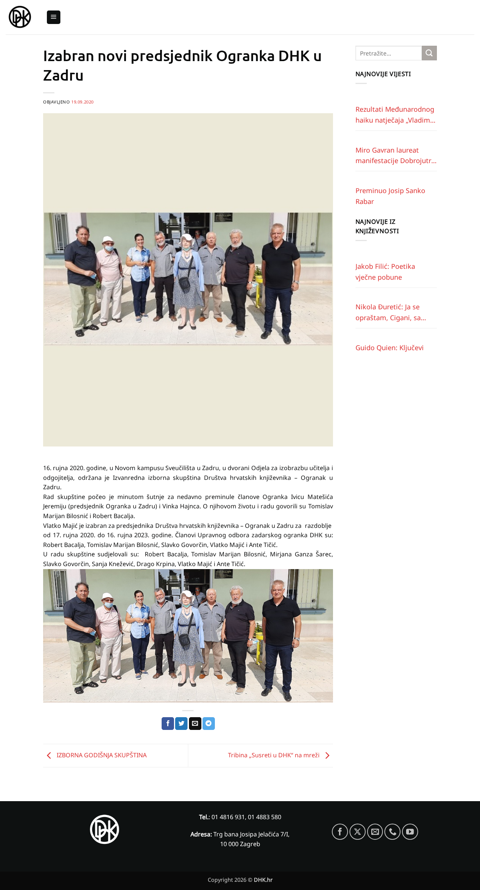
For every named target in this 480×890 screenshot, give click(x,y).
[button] (53, 17)
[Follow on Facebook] (340, 832)
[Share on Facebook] (168, 723)
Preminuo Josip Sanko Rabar (390, 196)
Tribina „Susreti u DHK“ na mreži (274, 755)
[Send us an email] (375, 832)
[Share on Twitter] (181, 723)
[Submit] (429, 53)
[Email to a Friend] (195, 723)
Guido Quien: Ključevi (390, 347)
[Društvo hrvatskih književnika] (20, 17)
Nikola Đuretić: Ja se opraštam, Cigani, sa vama (388, 312)
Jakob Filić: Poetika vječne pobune (385, 272)
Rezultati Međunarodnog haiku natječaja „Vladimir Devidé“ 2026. (395, 115)
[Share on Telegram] (208, 723)
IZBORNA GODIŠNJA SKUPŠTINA (101, 755)
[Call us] (392, 832)
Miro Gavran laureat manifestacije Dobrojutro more (395, 155)
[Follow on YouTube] (410, 832)
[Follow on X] (358, 832)
